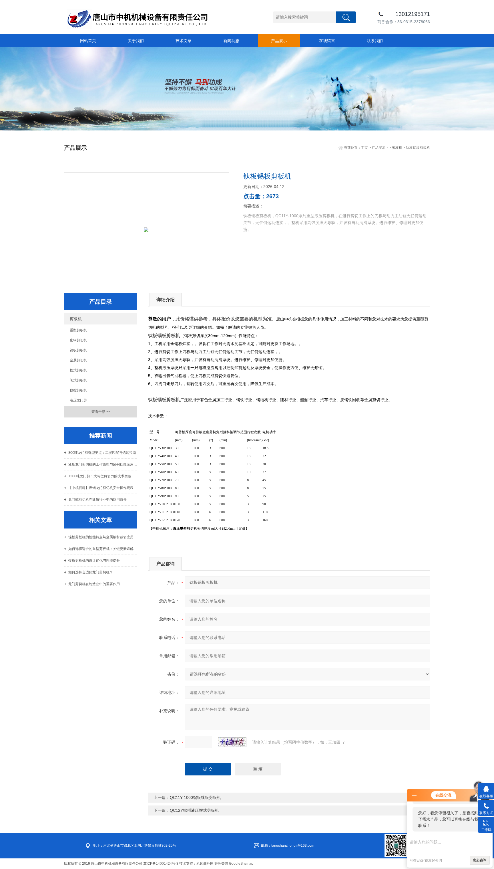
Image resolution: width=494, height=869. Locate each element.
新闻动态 (231, 40)
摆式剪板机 (78, 370)
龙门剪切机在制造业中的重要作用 (94, 584)
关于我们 (136, 40)
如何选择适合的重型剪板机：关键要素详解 (101, 549)
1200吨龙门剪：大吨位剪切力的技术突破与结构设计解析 (102, 476)
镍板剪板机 (78, 350)
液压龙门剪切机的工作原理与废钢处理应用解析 (102, 464)
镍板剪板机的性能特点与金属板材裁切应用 (101, 537)
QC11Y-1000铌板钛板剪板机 (195, 797)
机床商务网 (205, 864)
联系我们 (375, 40)
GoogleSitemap (241, 864)
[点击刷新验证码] (232, 742)
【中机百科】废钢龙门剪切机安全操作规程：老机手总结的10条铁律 (102, 488)
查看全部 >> (100, 412)
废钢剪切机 (78, 340)
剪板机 (397, 148)
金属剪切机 (78, 360)
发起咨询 (480, 860)
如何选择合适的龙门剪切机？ (90, 572)
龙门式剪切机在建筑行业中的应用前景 (97, 500)
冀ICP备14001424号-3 (160, 864)
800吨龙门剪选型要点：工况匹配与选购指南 (102, 453)
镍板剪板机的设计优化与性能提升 (94, 561)
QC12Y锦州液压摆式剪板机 (194, 810)
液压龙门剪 (78, 400)
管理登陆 (221, 864)
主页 (364, 148)
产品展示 (279, 40)
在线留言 (327, 40)
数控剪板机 (78, 390)
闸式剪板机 (78, 380)
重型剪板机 (78, 330)
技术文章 (184, 40)
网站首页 (88, 40)
